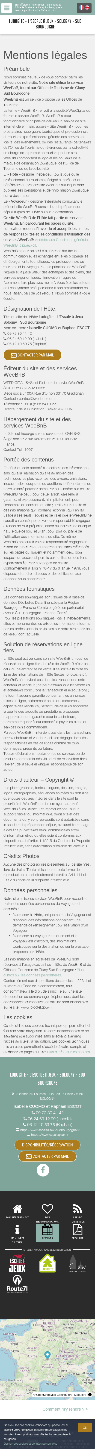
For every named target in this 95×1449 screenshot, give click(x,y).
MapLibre (80, 1394)
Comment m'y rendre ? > (65, 1409)
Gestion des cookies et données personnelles (30, 1443)
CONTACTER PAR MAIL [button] (35, 355)
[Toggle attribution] (90, 1394)
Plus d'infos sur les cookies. (69, 1052)
